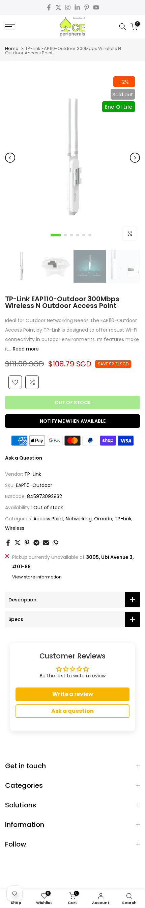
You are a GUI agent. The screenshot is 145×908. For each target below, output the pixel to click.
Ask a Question (23, 458)
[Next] (135, 158)
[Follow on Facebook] (49, 7)
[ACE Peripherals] (72, 26)
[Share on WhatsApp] (55, 543)
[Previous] (10, 158)
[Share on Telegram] (36, 543)
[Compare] (32, 382)
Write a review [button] (72, 694)
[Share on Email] (46, 543)
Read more (26, 349)
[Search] (122, 26)
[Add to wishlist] (15, 382)
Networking (79, 518)
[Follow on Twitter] (58, 7)
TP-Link (32, 474)
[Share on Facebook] (8, 543)
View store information (37, 577)
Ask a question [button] (72, 711)
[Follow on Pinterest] (87, 7)
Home (12, 48)
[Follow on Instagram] (68, 7)
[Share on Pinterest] (27, 543)
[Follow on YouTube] (96, 7)
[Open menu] (20, 26)
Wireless (14, 528)
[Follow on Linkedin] (77, 7)
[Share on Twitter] (17, 543)
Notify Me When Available (73, 421)
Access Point (48, 518)
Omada (103, 518)
